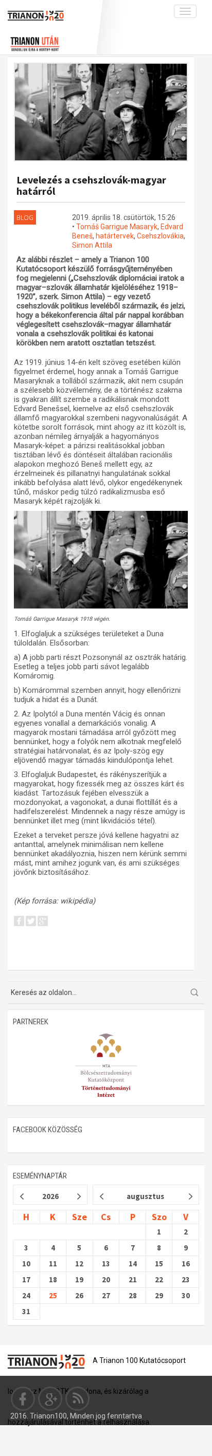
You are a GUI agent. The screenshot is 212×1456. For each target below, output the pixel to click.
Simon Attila (92, 245)
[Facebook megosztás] (19, 923)
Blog (24, 217)
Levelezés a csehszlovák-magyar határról (91, 185)
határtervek (115, 236)
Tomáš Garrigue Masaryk (116, 227)
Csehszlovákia (160, 236)
